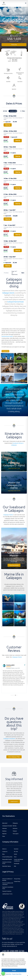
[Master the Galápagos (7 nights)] (14, 461)
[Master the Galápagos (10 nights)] (14, 483)
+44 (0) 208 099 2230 (13, 951)
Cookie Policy (8, 974)
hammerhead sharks (7, 336)
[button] (5, 351)
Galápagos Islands (8, 293)
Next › (22, 272)
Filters (23, 111)
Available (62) (13, 111)
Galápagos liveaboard (9, 738)
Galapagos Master (8, 514)
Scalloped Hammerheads (15, 302)
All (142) (5, 111)
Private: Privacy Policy (16, 974)
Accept (14, 970)
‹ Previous (6, 272)
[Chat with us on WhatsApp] (3, 973)
